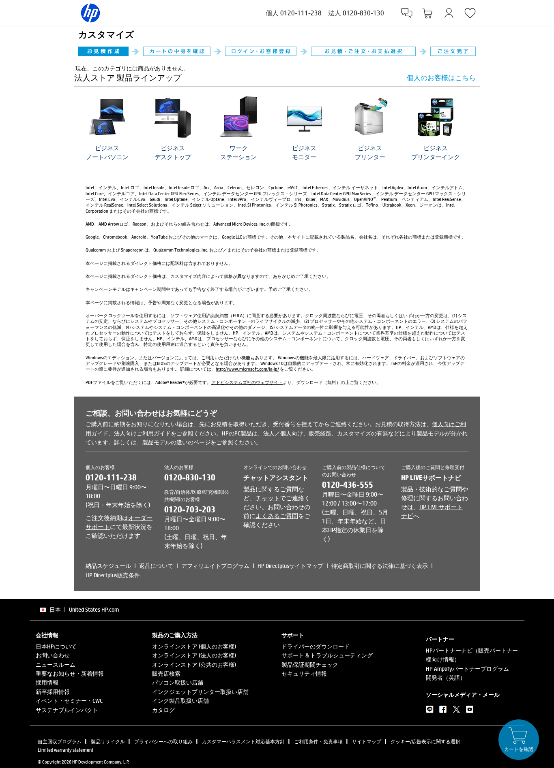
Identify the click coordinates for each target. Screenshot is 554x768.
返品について (156, 565)
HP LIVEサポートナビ (431, 477)
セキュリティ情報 (304, 673)
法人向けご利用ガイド (142, 433)
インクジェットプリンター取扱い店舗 (200, 691)
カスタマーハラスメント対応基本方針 (243, 741)
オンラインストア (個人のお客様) (194, 646)
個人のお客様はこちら (441, 77)
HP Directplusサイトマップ (290, 565)
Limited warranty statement (65, 750)
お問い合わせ (53, 655)
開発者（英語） (446, 677)
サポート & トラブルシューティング (327, 655)
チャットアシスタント (275, 477)
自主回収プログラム (60, 741)
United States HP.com (94, 609)
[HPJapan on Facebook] (443, 710)
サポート (292, 635)
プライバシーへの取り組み (163, 741)
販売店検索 (166, 673)
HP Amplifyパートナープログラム (467, 668)
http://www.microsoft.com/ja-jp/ (247, 368)
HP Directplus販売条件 (113, 575)
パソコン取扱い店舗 (177, 682)
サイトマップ (366, 741)
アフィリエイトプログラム (215, 565)
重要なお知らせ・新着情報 (70, 673)
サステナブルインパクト (67, 709)
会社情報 (47, 635)
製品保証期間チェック (309, 664)
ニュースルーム (55, 664)
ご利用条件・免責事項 (318, 741)
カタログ (163, 709)
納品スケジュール (108, 565)
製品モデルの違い (165, 442)
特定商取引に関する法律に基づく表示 (379, 565)
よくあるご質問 (277, 515)
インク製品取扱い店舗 (180, 700)
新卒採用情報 (53, 691)
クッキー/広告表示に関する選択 (425, 741)
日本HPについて (56, 646)
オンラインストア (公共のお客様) (194, 664)
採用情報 (47, 682)
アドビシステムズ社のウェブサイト (247, 382)
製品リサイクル (108, 741)
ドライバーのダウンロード (315, 646)
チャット (268, 497)
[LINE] (430, 710)
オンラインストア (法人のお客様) (194, 655)
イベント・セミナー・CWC (69, 700)
